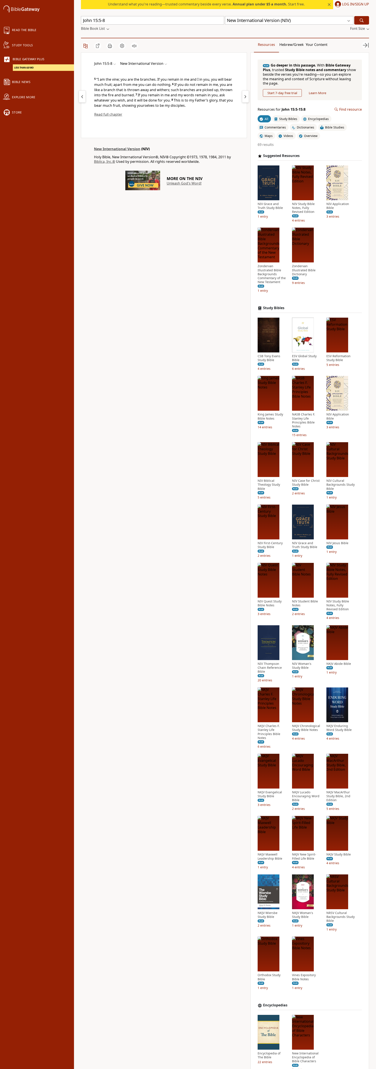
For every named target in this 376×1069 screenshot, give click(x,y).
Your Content (316, 44)
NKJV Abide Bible (338, 664)
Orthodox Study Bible (269, 977)
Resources (266, 44)
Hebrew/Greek (291, 44)
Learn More (317, 93)
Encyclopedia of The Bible (269, 1055)
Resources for (282, 109)
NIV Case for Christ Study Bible (306, 483)
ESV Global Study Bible (304, 358)
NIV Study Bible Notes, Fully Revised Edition (303, 208)
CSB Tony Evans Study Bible (269, 358)
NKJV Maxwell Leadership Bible (270, 856)
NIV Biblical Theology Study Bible (269, 484)
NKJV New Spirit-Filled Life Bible (304, 856)
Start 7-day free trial (282, 93)
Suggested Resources (281, 155)
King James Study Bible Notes (270, 416)
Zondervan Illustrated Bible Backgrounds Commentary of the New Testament (272, 274)
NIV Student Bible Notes (305, 603)
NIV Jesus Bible (337, 543)
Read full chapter (108, 114)
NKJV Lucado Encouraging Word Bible (305, 796)
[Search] (361, 20)
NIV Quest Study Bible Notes (270, 603)
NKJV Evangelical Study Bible (270, 794)
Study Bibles (273, 308)
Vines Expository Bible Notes (304, 977)
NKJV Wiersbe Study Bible (267, 915)
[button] (351, 4)
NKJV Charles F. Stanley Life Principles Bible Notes (269, 732)
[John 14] (82, 96)
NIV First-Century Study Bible (270, 545)
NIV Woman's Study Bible (301, 666)
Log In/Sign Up (355, 4)
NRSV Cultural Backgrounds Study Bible (340, 917)
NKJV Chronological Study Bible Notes (306, 728)
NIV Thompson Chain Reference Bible (270, 668)
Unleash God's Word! (184, 183)
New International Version (117, 149)
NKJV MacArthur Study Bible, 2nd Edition (338, 796)
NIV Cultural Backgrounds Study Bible (340, 484)
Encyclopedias (275, 1005)
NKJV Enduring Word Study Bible (339, 728)
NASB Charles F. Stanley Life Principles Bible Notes (303, 420)
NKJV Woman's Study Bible (302, 915)
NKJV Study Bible (338, 854)
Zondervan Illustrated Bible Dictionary (304, 270)
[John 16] (245, 96)
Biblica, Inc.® (104, 161)
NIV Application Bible (337, 206)
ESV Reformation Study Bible (338, 358)
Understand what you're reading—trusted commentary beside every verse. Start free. (206, 4)
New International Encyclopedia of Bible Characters (305, 1057)
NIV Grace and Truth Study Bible (270, 206)
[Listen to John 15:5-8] (134, 45)
